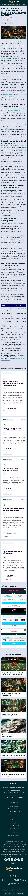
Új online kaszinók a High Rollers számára (13, 792)
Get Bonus (13, 602)
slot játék (4, 190)
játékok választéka (8, 94)
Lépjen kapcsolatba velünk (14, 835)
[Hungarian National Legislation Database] (7, 880)
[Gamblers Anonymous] (24, 880)
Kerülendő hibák (14, 806)
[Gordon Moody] (17, 880)
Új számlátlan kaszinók (14, 795)
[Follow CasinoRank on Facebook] (5, 859)
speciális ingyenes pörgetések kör (9, 128)
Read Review (14, 605)
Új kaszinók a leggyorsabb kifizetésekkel (13, 787)
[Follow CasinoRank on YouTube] (15, 859)
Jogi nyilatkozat (14, 833)
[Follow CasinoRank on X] (12, 859)
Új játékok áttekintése (13, 809)
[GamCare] (12, 884)
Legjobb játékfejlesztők (14, 814)
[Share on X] (2, 23)
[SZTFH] (13, 876)
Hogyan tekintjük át (14, 825)
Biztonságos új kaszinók (14, 790)
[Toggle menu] (2, 1)
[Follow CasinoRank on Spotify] (18, 859)
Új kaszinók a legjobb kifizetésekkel (14, 797)
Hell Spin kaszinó (5, 58)
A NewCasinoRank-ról (13, 823)
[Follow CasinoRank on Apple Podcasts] (22, 859)
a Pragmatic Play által (15, 110)
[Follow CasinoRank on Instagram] (8, 859)
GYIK (14, 830)
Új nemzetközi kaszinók (14, 811)
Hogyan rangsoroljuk (13, 828)
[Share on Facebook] (5, 23)
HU (13, 863)
